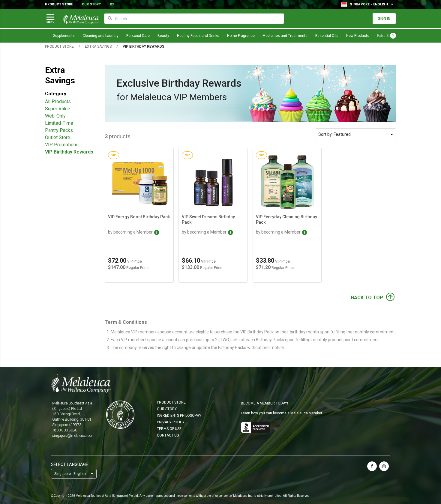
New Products (357, 36)
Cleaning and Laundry (100, 36)
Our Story (91, 4)
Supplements (64, 36)
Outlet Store (57, 137)
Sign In (384, 18)
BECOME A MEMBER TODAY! (264, 403)
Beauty (163, 36)
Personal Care (138, 36)
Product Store (59, 4)
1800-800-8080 (64, 430)
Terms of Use (169, 429)
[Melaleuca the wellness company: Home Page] (81, 18)
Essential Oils (326, 36)
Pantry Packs (59, 130)
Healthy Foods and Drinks (198, 36)
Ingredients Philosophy (179, 415)
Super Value (57, 109)
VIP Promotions (62, 145)
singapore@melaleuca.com (73, 436)
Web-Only (55, 116)
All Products (58, 101)
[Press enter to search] (110, 19)
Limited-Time (59, 123)
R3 (112, 4)
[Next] (393, 36)
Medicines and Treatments (285, 36)
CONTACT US (168, 435)
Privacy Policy (170, 422)
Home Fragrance (241, 36)
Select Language (69, 464)
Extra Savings (98, 46)
